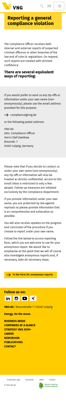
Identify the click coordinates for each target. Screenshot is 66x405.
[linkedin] (8, 298)
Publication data (13, 380)
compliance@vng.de (23, 115)
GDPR (41, 380)
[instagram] (16, 298)
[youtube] (24, 298)
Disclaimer (30, 380)
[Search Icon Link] (41, 6)
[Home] (12, 6)
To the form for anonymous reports (32, 274)
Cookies (52, 380)
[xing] (33, 298)
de (49, 6)
